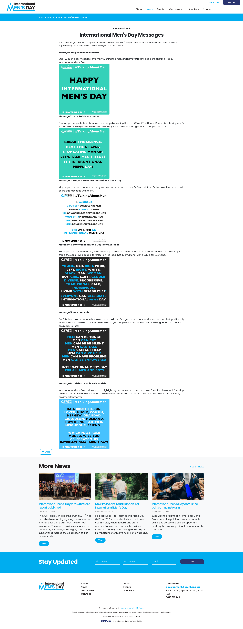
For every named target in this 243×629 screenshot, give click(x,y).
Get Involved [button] (176, 9)
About (139, 9)
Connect (208, 9)
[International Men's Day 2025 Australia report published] (65, 486)
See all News (197, 466)
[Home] (21, 7)
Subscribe (213, 2)
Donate (231, 2)
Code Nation (124, 621)
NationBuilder (137, 621)
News (151, 9)
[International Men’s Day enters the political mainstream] (178, 486)
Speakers (193, 9)
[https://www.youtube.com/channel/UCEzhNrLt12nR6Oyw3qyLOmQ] (233, 9)
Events (160, 9)
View (44, 543)
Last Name (129, 561)
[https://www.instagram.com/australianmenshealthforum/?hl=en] (228, 9)
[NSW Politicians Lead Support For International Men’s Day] (121, 486)
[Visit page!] (218, 9)
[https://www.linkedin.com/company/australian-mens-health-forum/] (238, 9)
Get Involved (88, 590)
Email (155, 561)
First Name (101, 561)
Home (41, 17)
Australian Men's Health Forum (132, 608)
